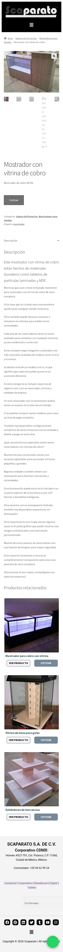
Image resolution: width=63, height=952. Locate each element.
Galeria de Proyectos (26, 38)
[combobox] (42, 903)
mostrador (19, 224)
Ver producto (18, 663)
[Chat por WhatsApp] (53, 942)
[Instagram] (56, 922)
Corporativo (25, 883)
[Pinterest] (15, 922)
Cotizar (13, 200)
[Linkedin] (23, 922)
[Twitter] (31, 922)
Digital (53, 883)
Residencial (41, 883)
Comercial (10, 883)
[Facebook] (7, 922)
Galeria (32, 887)
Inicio (10, 38)
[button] (31, 25)
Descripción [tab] (10, 240)
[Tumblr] (40, 922)
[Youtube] (48, 922)
